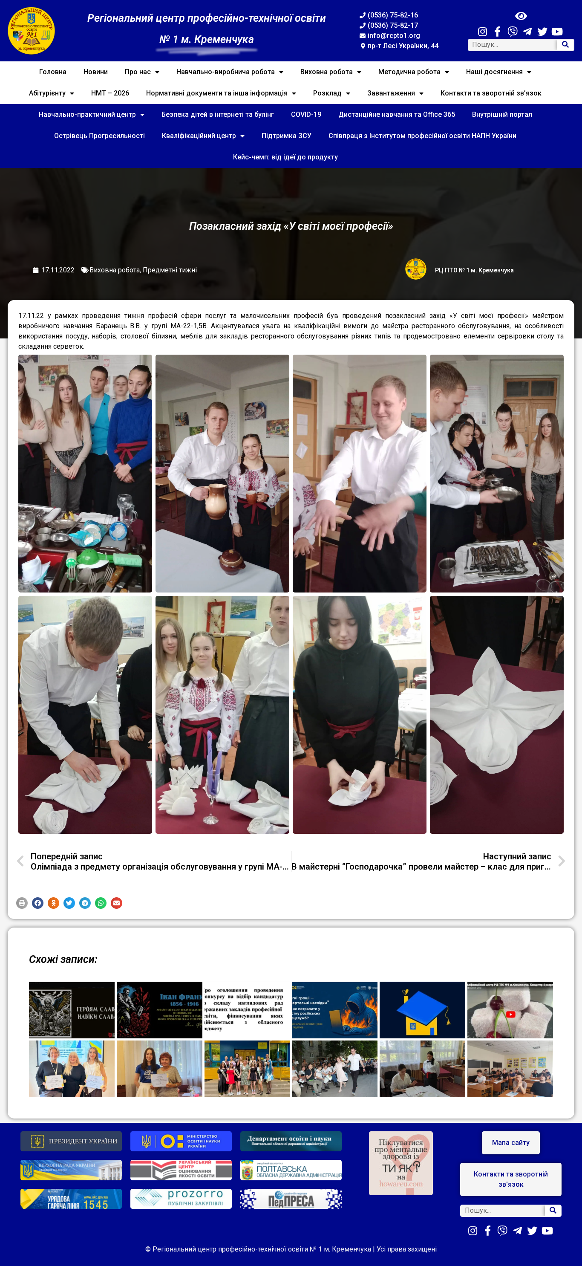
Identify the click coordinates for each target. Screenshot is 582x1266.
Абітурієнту (47, 93)
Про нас (138, 72)
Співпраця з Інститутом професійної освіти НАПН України (422, 136)
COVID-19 (306, 114)
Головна (52, 72)
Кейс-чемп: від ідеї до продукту (285, 157)
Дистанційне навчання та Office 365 (396, 114)
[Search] (565, 45)
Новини (96, 72)
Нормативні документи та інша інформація (217, 93)
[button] (22, 903)
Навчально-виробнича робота (225, 72)
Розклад (327, 93)
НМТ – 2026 (110, 93)
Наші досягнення (494, 72)
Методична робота (409, 72)
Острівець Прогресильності (99, 136)
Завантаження (391, 93)
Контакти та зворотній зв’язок (491, 93)
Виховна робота (326, 72)
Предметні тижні (170, 270)
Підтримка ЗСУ (286, 136)
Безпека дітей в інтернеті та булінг (217, 114)
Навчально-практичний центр (87, 114)
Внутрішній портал (502, 114)
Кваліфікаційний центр (199, 136)
